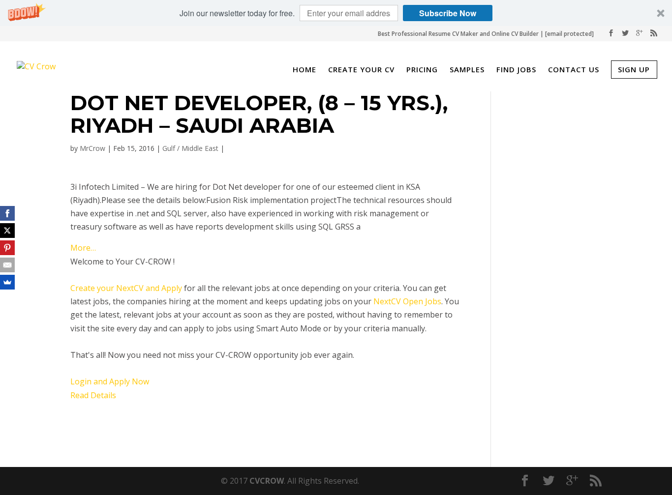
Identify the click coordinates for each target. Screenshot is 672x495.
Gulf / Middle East (190, 148)
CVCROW (266, 480)
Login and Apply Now (109, 381)
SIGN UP (634, 69)
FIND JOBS (516, 70)
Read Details (93, 395)
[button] (336, 13)
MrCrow (92, 148)
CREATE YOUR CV (361, 70)
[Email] (7, 265)
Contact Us (573, 70)
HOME (304, 70)
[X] (7, 230)
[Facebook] (7, 213)
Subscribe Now (447, 13)
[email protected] (569, 33)
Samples (467, 70)
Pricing (422, 70)
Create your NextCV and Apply (126, 288)
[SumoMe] (7, 282)
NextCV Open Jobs (407, 301)
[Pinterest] (7, 247)
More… (83, 247)
